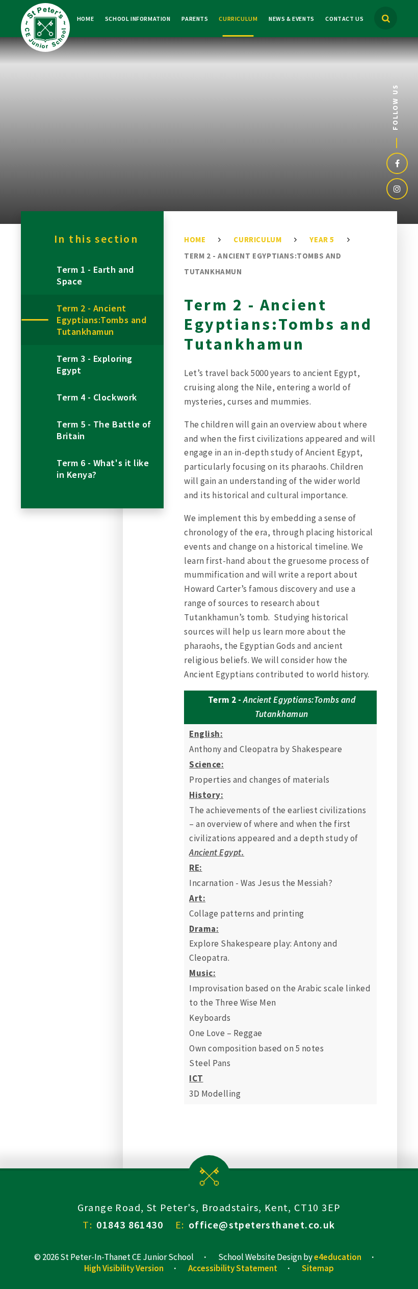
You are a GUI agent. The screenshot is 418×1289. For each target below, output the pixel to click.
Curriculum (257, 239)
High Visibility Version (124, 1268)
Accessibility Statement (232, 1268)
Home (194, 239)
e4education (337, 1257)
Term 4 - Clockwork (97, 397)
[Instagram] (397, 188)
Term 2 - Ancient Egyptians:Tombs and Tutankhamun (101, 319)
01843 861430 (129, 1224)
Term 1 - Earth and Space (95, 275)
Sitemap (318, 1268)
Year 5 (321, 239)
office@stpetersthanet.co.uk (262, 1224)
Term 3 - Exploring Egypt (95, 364)
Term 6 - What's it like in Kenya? (103, 468)
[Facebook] (397, 163)
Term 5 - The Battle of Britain (104, 430)
